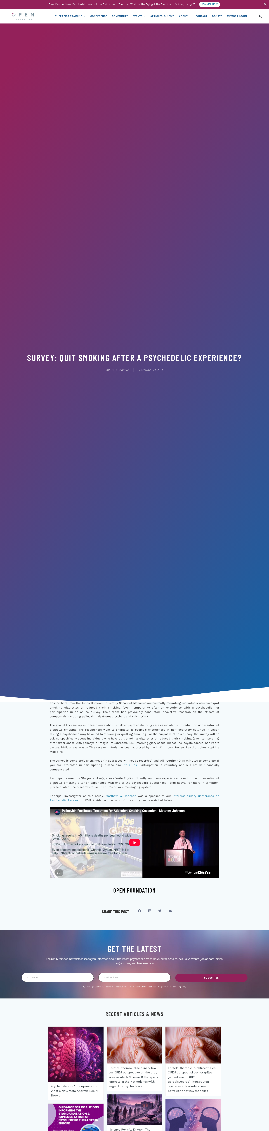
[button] (260, 16)
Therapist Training (69, 16)
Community (120, 16)
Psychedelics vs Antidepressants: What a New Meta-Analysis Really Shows (74, 1091)
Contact (201, 16)
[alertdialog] (134, 4)
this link (130, 765)
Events (138, 16)
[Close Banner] (265, 4)
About (183, 16)
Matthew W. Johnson (121, 796)
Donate (217, 16)
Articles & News (162, 16)
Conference (98, 16)
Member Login (237, 16)
